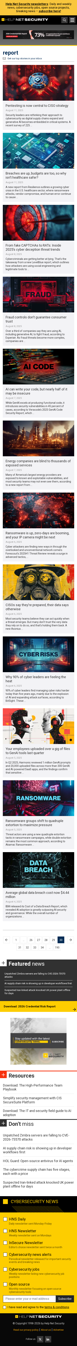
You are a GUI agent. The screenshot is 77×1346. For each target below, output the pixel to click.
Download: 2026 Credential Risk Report (30, 1006)
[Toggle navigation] (72, 20)
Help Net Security (54, 1323)
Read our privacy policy (25, 1329)
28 (45, 940)
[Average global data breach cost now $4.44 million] (38, 870)
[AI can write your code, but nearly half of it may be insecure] (38, 366)
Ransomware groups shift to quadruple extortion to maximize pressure (34, 823)
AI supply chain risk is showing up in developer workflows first (38, 983)
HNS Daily (17, 1219)
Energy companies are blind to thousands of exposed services (38, 463)
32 (27, 947)
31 (19, 947)
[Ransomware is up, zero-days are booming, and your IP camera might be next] (38, 510)
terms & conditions (56, 1307)
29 (53, 940)
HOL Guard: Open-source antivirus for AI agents (38, 1161)
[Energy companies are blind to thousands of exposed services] (38, 438)
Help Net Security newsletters (27, 4)
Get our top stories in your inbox (24, 58)
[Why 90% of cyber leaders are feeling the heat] (38, 654)
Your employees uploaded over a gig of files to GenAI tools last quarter (38, 751)
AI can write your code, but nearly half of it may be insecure (36, 391)
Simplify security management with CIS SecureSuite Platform (32, 1100)
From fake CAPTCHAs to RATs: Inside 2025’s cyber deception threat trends (33, 247)
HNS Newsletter (22, 1231)
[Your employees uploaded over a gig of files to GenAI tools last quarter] (38, 726)
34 (42, 947)
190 (57, 947)
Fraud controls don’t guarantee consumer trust (36, 319)
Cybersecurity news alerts (30, 1254)
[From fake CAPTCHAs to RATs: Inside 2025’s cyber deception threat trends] (38, 223)
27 (38, 940)
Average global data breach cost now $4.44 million (37, 895)
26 (31, 940)
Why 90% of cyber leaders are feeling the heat (36, 679)
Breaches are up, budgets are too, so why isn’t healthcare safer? (36, 175)
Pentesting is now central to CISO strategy (37, 106)
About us (46, 1329)
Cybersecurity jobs (24, 1269)
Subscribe (65, 1298)
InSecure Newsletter (26, 1242)
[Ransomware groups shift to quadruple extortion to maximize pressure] (38, 798)
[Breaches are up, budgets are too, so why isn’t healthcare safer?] (38, 151)
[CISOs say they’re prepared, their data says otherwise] (38, 582)
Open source (19, 1284)
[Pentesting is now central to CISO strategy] (38, 83)
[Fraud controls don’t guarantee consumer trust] (38, 294)
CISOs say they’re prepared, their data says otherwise (37, 607)
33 (34, 947)
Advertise (58, 1329)
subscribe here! (50, 11)
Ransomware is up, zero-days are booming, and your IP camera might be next (37, 535)
